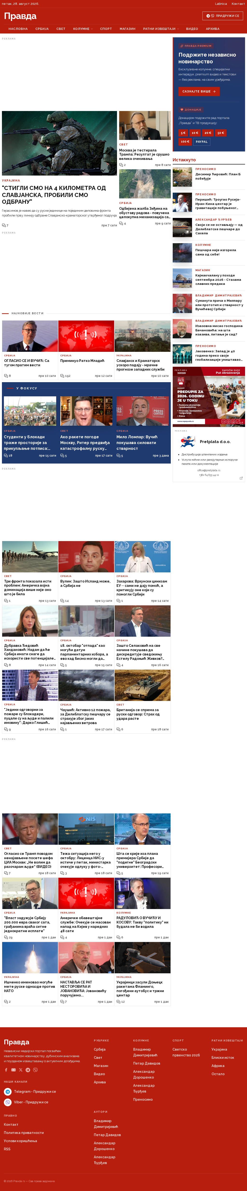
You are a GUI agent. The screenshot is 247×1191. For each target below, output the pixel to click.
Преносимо (143, 1099)
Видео (192, 29)
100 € (185, 141)
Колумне (81, 29)
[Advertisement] (86, 75)
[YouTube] (13, 1069)
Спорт (106, 29)
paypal (202, 142)
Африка (218, 1066)
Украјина (219, 1049)
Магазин (128, 29)
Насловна (18, 29)
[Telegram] (28, 1070)
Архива (213, 29)
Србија (42, 29)
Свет (61, 29)
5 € (183, 133)
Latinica (221, 4)
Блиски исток (223, 1058)
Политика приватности (24, 1133)
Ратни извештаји (159, 29)
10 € (195, 133)
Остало (218, 1074)
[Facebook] (6, 1070)
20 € (208, 133)
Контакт (238, 4)
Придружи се (227, 16)
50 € (221, 133)
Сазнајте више (196, 91)
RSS (7, 1149)
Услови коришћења (20, 1141)
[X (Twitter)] (21, 1070)
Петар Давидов (146, 1063)
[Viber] (35, 1070)
